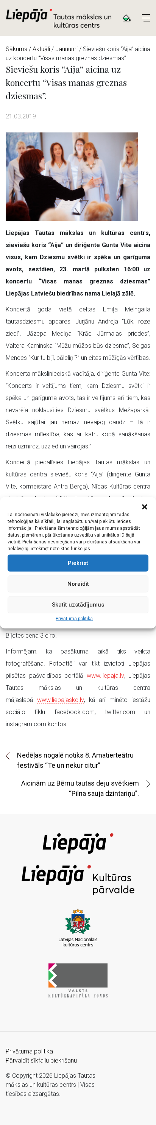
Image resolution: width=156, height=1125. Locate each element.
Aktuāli (41, 49)
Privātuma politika (74, 618)
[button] (144, 506)
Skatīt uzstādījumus (78, 604)
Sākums (16, 49)
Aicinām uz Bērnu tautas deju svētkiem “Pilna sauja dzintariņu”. (80, 788)
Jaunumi (66, 49)
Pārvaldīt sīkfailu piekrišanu (41, 1060)
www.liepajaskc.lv (60, 699)
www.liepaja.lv (105, 675)
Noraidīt (78, 583)
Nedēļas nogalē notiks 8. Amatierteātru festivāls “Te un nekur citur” (75, 760)
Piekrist (78, 563)
